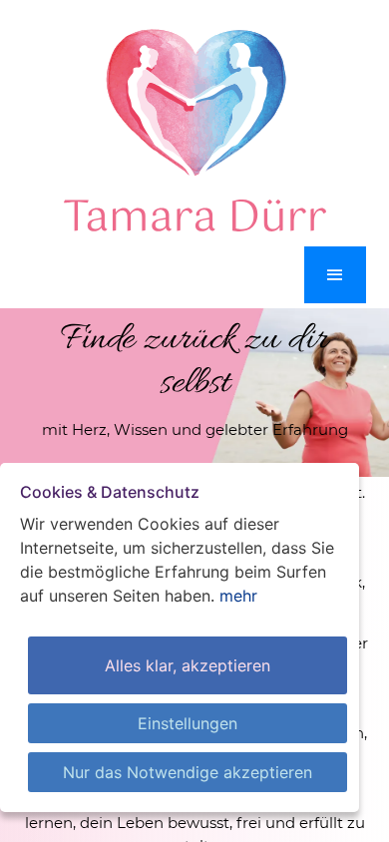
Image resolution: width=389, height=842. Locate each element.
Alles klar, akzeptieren (187, 665)
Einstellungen (187, 723)
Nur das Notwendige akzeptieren (187, 772)
